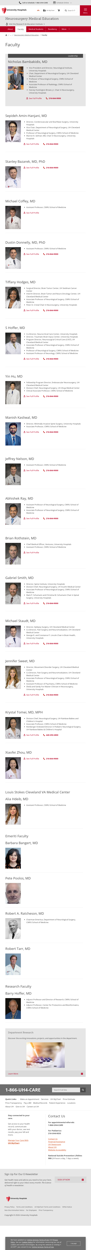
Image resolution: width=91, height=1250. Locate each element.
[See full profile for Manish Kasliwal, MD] (13, 433)
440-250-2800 (52, 735)
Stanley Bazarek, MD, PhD (25, 161)
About (10, 29)
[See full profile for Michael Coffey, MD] (13, 217)
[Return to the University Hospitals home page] (14, 10)
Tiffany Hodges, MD (20, 282)
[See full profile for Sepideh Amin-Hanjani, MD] (13, 131)
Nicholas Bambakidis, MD (27, 61)
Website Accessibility (57, 1150)
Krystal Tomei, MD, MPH (24, 712)
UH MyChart (50, 10)
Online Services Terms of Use (38, 1240)
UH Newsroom (54, 1144)
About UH (52, 1147)
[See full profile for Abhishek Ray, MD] (13, 514)
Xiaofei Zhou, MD (18, 752)
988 (49, 1158)
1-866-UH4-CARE (22, 1090)
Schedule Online (62, 3)
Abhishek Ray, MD (19, 498)
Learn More (13, 1073)
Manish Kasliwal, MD (21, 417)
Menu (85, 13)
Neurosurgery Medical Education (26, 35)
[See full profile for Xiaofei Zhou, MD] (13, 768)
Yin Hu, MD (14, 376)
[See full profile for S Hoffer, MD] (13, 343)
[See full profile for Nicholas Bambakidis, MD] (16, 77)
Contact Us (52, 1139)
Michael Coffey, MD (20, 201)
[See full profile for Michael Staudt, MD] (13, 636)
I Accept (74, 1243)
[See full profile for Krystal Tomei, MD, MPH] (13, 727)
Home (6, 35)
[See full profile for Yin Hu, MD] (13, 392)
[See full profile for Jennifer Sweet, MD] (13, 677)
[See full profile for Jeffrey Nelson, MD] (13, 474)
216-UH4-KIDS (54, 1133)
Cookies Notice (27, 1242)
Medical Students (36, 29)
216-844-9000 (55, 98)
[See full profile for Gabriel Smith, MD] (13, 593)
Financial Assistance (56, 1141)
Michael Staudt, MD (20, 620)
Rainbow (38, 10)
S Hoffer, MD (15, 327)
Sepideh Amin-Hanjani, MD (26, 115)
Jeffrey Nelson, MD (19, 458)
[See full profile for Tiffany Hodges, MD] (13, 297)
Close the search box (78, 10)
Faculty (21, 29)
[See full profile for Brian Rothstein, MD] (13, 553)
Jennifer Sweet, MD (20, 661)
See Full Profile (35, 98)
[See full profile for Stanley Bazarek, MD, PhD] (13, 177)
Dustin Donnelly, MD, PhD (25, 242)
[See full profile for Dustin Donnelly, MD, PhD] (13, 257)
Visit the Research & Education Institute (26, 24)
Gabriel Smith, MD (19, 577)
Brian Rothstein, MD (20, 538)
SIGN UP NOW (64, 1179)
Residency (52, 29)
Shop (58, 10)
